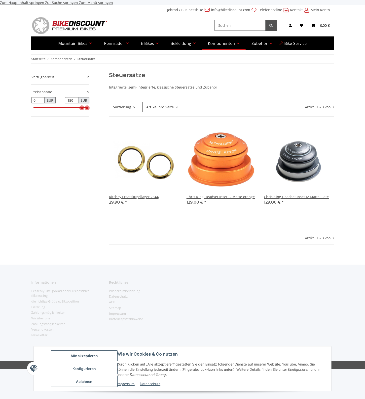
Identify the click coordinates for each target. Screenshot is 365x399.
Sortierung (122, 107)
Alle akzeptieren (84, 356)
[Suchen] (271, 25)
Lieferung (38, 307)
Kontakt (296, 9)
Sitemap (115, 308)
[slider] (81, 108)
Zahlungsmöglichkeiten (48, 312)
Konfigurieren (84, 369)
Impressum (126, 384)
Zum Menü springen (96, 2)
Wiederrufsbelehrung (124, 291)
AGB (112, 302)
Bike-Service (295, 43)
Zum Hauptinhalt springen (22, 2)
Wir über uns (40, 318)
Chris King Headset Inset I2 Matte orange (220, 196)
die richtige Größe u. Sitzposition (55, 301)
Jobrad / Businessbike (185, 9)
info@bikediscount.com (230, 9)
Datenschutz (150, 384)
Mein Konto (320, 9)
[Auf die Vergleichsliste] (170, 132)
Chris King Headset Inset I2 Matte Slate (296, 196)
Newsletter (39, 335)
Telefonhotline (270, 9)
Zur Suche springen (62, 2)
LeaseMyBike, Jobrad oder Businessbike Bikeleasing (60, 293)
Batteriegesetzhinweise (126, 319)
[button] (290, 25)
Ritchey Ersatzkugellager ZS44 (134, 196)
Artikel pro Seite (160, 107)
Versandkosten (42, 329)
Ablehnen (84, 381)
